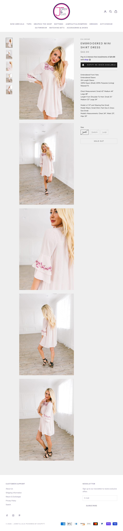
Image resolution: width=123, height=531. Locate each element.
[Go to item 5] (9, 90)
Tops (29, 24)
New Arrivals (17, 24)
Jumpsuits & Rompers (76, 24)
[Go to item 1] (9, 43)
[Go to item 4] (9, 78)
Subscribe (91, 506)
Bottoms (58, 24)
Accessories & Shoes (77, 28)
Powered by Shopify (35, 524)
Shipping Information (14, 493)
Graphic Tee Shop (43, 24)
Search (8, 504)
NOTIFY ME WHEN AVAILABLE (101, 65)
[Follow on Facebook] (7, 515)
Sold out (99, 141)
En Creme (85, 39)
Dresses (94, 24)
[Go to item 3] (9, 66)
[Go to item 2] (9, 54)
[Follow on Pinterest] (19, 515)
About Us (9, 489)
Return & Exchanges (13, 497)
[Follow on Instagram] (13, 515)
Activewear (106, 24)
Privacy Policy (11, 501)
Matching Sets (57, 28)
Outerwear (41, 28)
